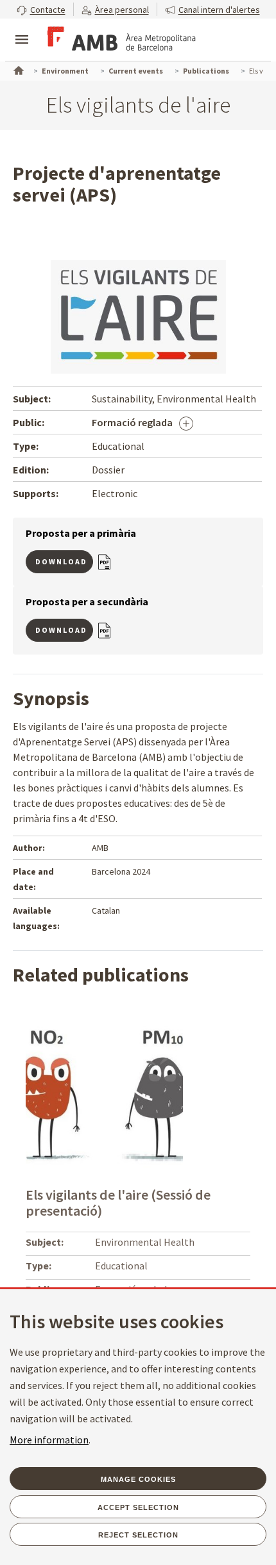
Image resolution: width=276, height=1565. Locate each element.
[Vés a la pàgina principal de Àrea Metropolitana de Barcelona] (119, 41)
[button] (41, 9)
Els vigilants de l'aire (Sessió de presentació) (118, 1202)
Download (61, 561)
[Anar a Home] (17, 69)
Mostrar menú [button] (22, 29)
